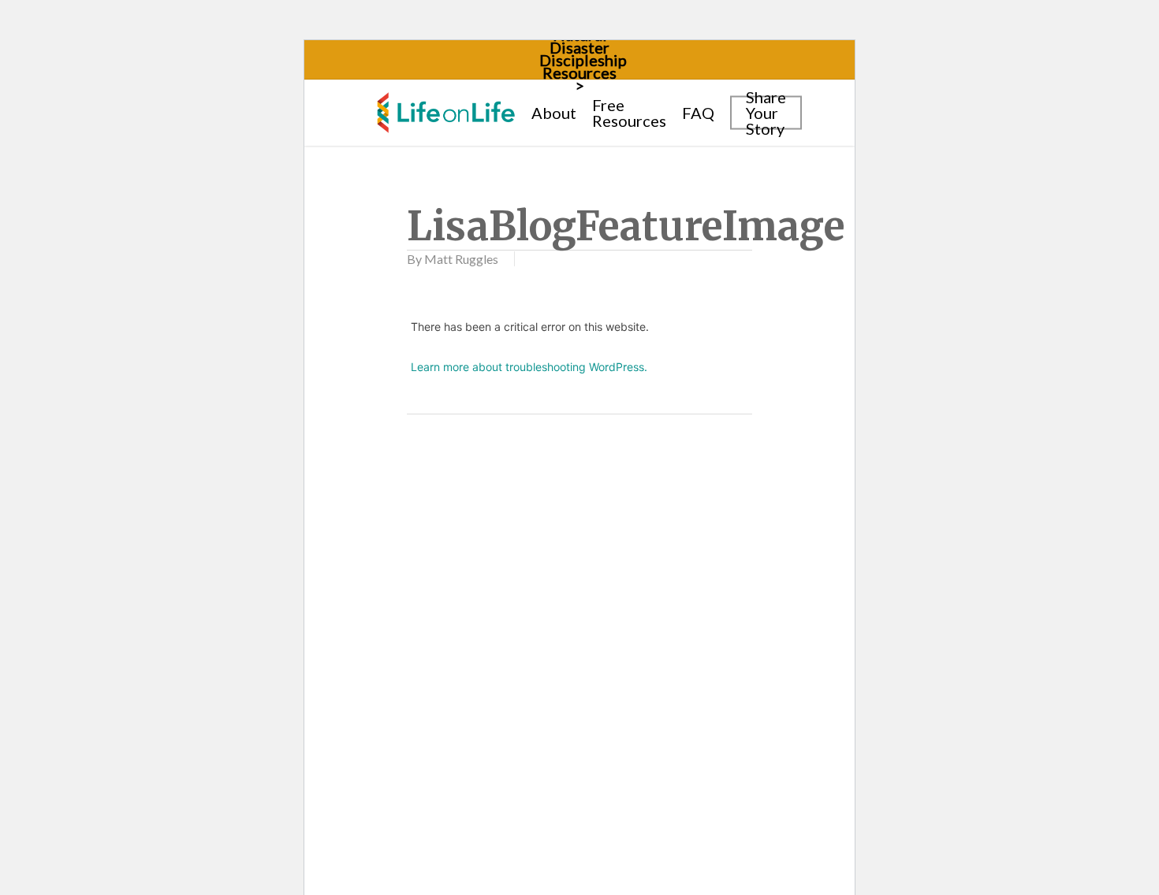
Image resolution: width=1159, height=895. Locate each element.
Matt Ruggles (461, 258)
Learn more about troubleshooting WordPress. (529, 366)
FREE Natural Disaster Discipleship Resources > (583, 54)
